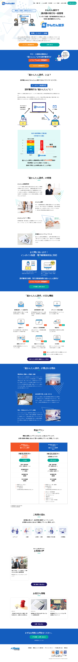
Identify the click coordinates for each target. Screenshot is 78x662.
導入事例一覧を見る (39, 584)
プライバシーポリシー (49, 647)
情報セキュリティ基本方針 (38, 647)
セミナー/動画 (56, 3)
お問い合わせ (50, 44)
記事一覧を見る (39, 624)
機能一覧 (38, 3)
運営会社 (66, 647)
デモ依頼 (25, 460)
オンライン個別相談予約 (28, 44)
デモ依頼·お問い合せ (72, 3)
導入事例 (50, 3)
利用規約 (30, 647)
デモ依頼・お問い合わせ (39, 286)
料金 (34, 3)
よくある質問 (44, 3)
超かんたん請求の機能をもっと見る (39, 359)
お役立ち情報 (63, 3)
